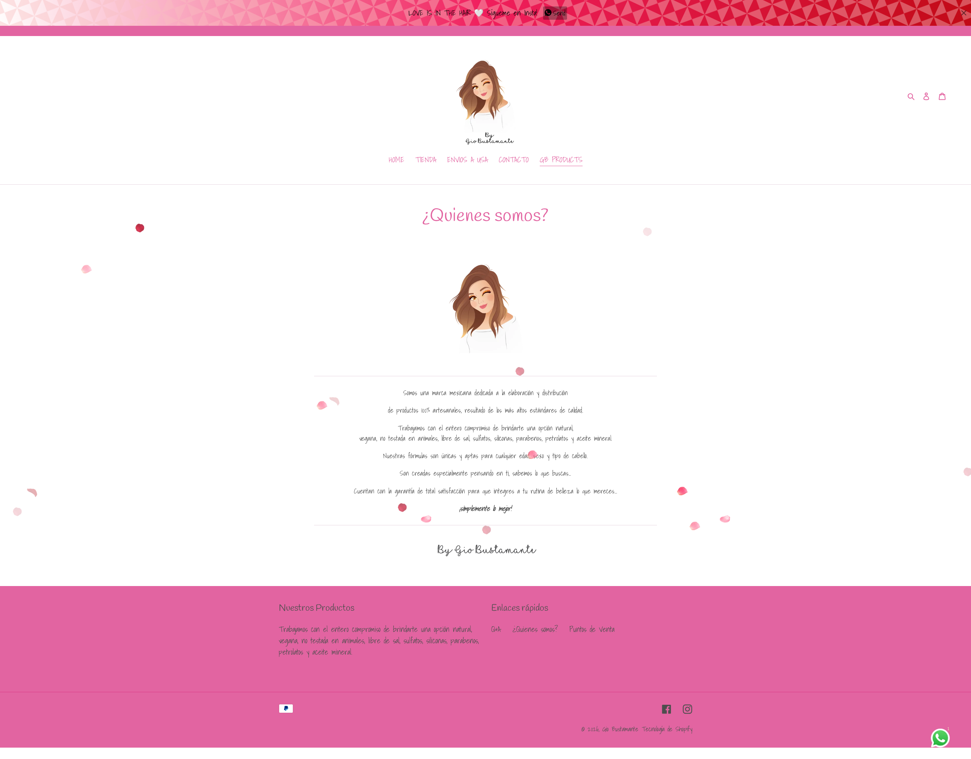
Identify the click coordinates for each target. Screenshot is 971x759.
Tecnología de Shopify (667, 729)
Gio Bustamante (620, 729)
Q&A (496, 629)
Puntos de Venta (591, 629)
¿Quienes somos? (535, 629)
